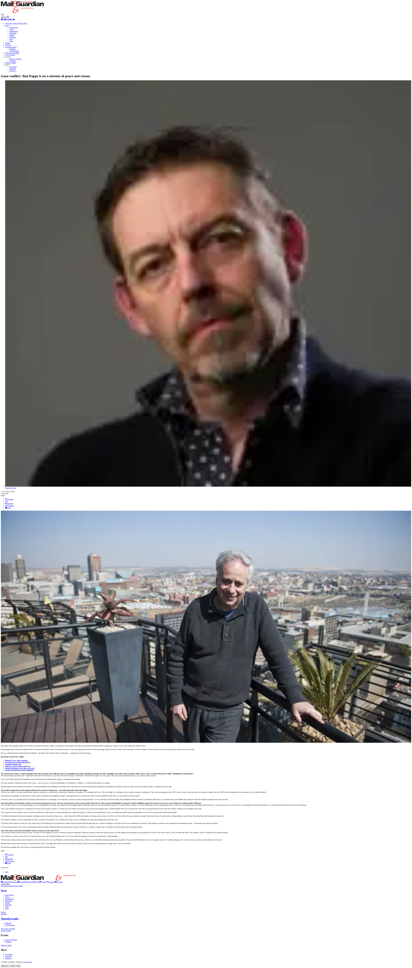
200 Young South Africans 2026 (12, 886)
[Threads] (7, 20)
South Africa (9, 895)
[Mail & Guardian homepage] (206, 7)
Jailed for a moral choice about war (17, 766)
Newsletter (8, 954)
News (4, 890)
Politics (3, 912)
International (9, 899)
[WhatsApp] (12, 20)
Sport (7, 908)
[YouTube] (14, 20)
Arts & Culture (6, 931)
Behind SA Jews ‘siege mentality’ (16, 760)
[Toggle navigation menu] (2, 15)
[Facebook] (2, 20)
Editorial (8, 923)
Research (8, 956)
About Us (8, 958)
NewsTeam (28, 962)
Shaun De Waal (10, 488)
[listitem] (5, 882)
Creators (7, 884)
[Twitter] (10, 20)
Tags (2, 884)
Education (8, 901)
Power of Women (11, 940)
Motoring (8, 905)
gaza (6, 872)
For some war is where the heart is (17, 762)
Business (4, 914)
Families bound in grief (13, 764)
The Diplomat (10, 925)
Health (7, 903)
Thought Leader (10, 918)
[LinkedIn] (5, 20)
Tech (6, 907)
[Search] (8, 17)
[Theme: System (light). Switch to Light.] (4, 17)
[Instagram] (3, 20)
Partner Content (6, 945)
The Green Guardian (8, 929)
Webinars (8, 942)
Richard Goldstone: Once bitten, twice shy (20, 768)
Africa (7, 897)
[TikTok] (8, 20)
